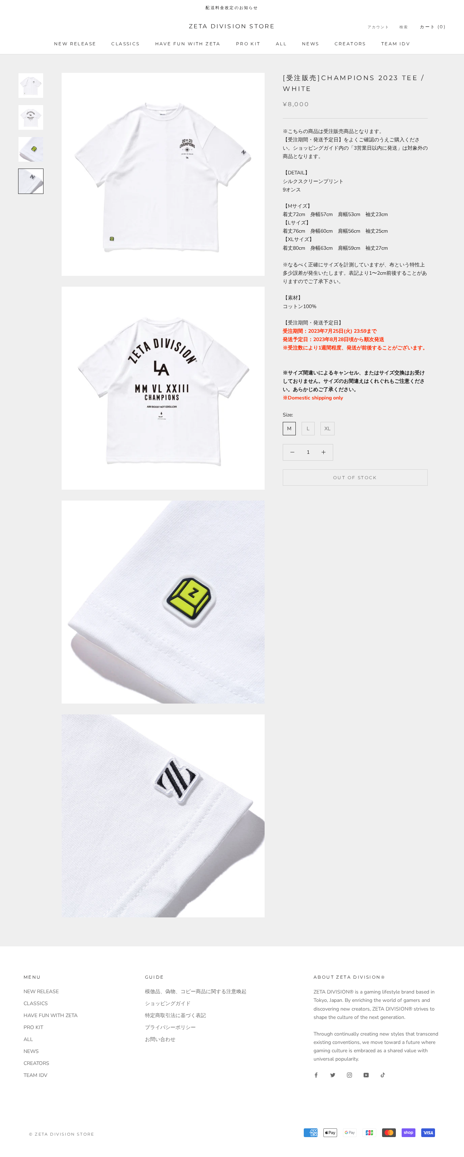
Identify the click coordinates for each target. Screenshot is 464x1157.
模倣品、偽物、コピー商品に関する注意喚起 (195, 991)
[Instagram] (349, 1074)
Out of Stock (355, 477)
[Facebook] (316, 1074)
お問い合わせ (160, 1039)
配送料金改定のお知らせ (232, 7)
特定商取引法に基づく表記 (175, 1015)
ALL (281, 43)
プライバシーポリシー (170, 1027)
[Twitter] (332, 1074)
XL (327, 428)
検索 (403, 27)
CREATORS (350, 43)
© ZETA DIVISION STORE (61, 1134)
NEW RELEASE (75, 43)
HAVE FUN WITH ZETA (188, 43)
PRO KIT (248, 43)
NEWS (310, 43)
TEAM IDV (395, 43)
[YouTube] (366, 1074)
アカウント (378, 27)
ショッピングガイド (168, 1003)
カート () (433, 26)
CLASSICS (125, 43)
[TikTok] (382, 1074)
